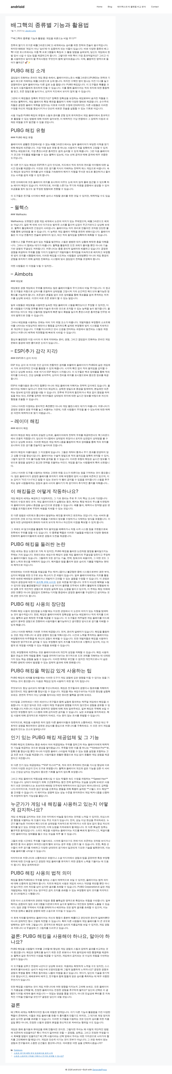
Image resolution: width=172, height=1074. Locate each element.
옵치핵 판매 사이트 (46, 582)
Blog (110, 6)
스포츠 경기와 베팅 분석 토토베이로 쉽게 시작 (33, 1053)
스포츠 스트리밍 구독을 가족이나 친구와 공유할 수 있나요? (39, 1056)
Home (99, 6)
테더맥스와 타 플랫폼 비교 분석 (131, 6)
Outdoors (18, 1050)
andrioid (17, 7)
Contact (155, 6)
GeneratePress (99, 1069)
